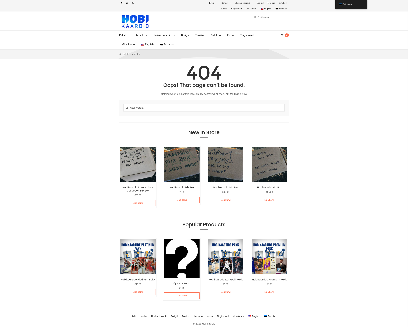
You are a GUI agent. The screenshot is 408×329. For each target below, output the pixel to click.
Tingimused (236, 9)
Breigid (260, 3)
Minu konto (251, 9)
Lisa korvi (138, 203)
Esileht (126, 54)
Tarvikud (271, 3)
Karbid (225, 3)
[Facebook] (121, 3)
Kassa (224, 9)
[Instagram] (133, 3)
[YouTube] (127, 3)
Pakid (211, 3)
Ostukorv (283, 3)
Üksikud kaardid (242, 3)
